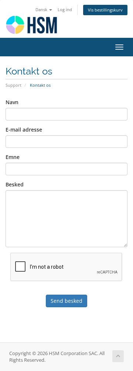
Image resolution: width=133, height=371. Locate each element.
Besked (15, 184)
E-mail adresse (24, 129)
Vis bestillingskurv (105, 10)
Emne (13, 156)
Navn (12, 102)
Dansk (41, 9)
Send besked (66, 300)
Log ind (65, 9)
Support (13, 85)
